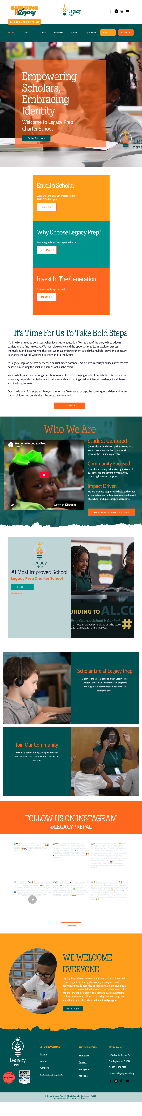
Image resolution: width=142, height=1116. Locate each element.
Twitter (83, 1062)
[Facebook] (111, 11)
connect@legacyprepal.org (121, 1073)
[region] (33, 981)
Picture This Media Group (79, 1098)
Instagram (84, 1069)
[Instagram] (122, 11)
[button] (27, 32)
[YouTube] (127, 11)
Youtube (83, 1075)
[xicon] (116, 11)
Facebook (84, 1055)
